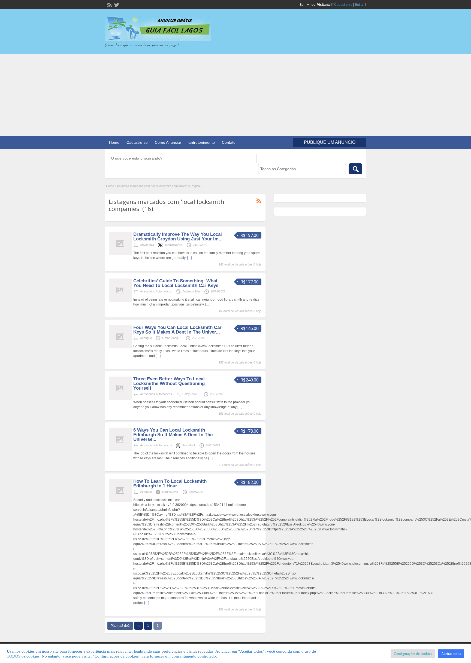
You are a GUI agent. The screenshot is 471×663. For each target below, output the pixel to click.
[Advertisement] (235, 95)
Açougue (146, 338)
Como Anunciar (168, 142)
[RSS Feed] (109, 4)
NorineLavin (170, 491)
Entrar (359, 5)
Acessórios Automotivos (156, 291)
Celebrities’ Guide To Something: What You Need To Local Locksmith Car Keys (175, 283)
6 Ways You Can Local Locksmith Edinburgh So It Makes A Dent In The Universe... (173, 434)
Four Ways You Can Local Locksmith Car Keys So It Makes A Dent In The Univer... (177, 330)
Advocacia (147, 244)
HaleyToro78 (190, 394)
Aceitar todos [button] (451, 654)
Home (114, 142)
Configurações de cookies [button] (413, 654)
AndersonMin (191, 291)
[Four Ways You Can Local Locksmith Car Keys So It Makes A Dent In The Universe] (120, 347)
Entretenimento (201, 142)
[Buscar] (355, 168)
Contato (228, 142)
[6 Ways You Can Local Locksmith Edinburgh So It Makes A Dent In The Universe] (120, 450)
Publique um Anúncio (329, 142)
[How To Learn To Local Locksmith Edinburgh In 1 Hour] (120, 501)
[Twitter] (116, 4)
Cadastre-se (343, 5)
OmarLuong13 (171, 338)
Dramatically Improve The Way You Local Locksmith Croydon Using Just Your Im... (178, 237)
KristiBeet (188, 445)
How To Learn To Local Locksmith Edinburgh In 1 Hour (170, 483)
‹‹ (138, 626)
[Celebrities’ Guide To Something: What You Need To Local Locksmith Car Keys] (120, 301)
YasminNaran (173, 244)
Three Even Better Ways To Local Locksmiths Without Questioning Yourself (169, 383)
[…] (189, 258)
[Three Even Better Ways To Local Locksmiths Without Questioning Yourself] (120, 399)
